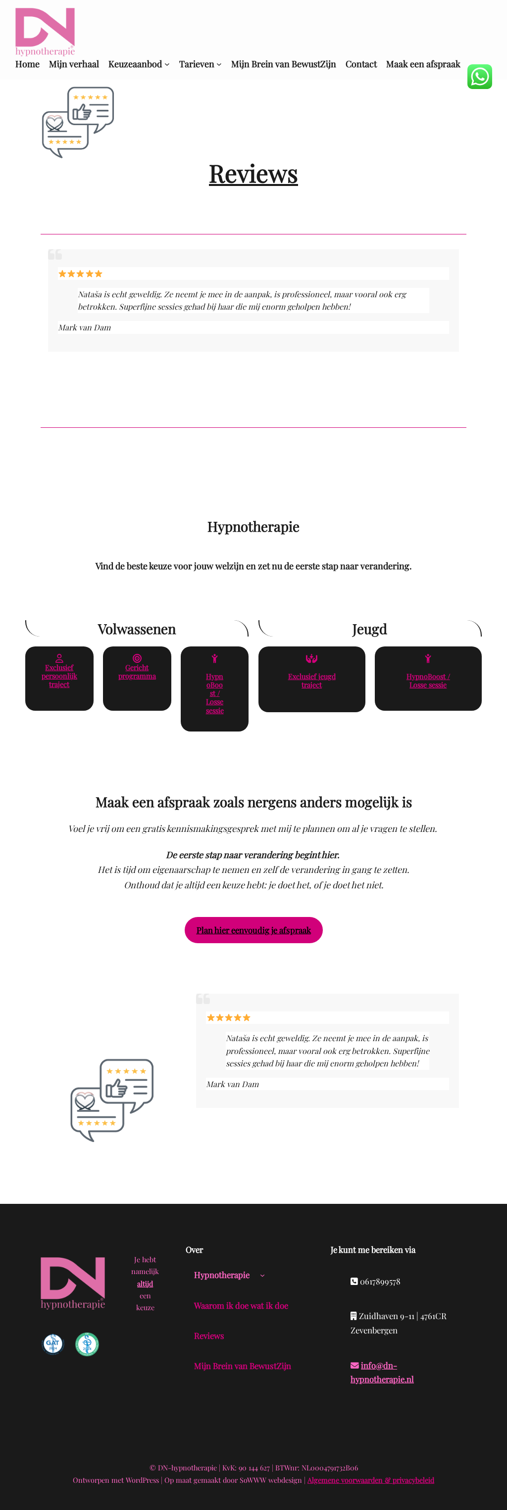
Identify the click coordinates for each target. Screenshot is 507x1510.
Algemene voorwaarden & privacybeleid (370, 1480)
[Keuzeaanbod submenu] (167, 64)
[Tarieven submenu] (219, 64)
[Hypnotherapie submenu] (262, 1275)
